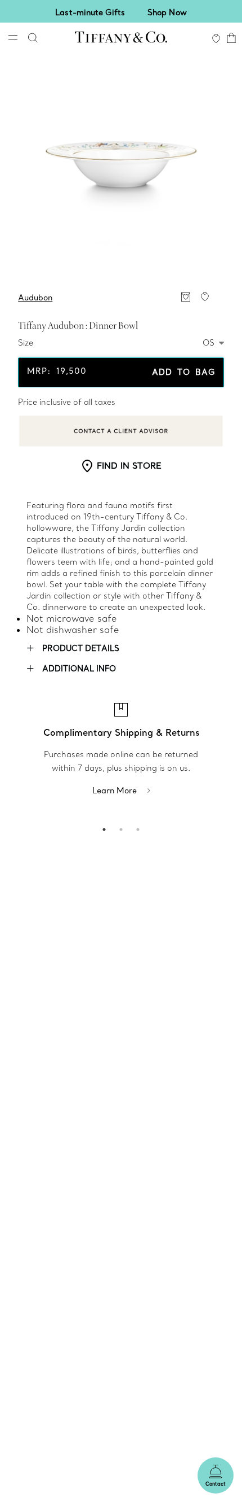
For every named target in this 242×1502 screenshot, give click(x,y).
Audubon (35, 297)
